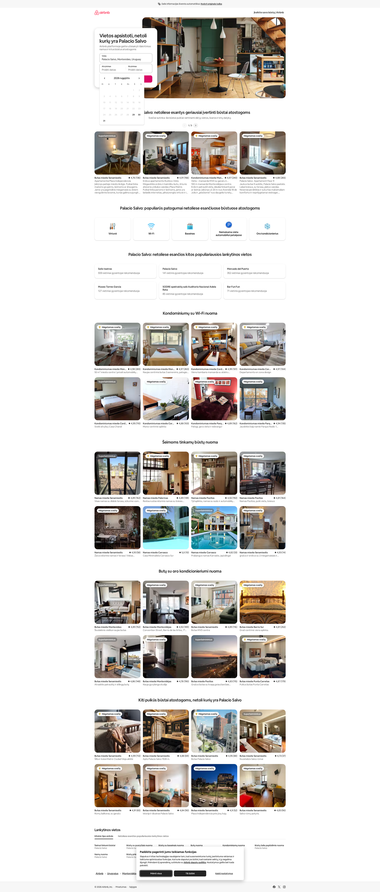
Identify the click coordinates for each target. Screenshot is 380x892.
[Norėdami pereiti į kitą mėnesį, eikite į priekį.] (139, 78)
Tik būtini (190, 873)
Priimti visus (156, 873)
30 (139, 114)
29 (133, 114)
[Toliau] (195, 125)
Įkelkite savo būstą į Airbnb (269, 12)
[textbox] (112, 70)
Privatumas (121, 887)
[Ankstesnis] (184, 125)
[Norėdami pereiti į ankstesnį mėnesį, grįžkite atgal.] (105, 78)
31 (104, 120)
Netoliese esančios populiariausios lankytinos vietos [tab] (143, 836)
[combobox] (126, 59)
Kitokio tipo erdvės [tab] (104, 836)
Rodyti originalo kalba (211, 4)
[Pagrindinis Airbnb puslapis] (102, 12)
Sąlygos (133, 887)
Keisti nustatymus (224, 873)
